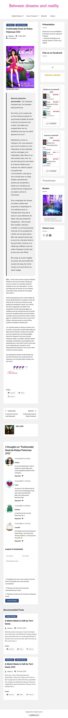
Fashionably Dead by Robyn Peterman (29, 415)
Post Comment (12, 601)
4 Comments (12, 38)
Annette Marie (46, 108)
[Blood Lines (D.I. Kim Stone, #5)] (44, 115)
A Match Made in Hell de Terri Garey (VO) (19, 665)
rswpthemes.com (34, 715)
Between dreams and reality (34, 5)
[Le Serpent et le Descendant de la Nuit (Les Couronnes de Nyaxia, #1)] (44, 144)
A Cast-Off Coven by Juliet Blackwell (11, 415)
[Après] (44, 156)
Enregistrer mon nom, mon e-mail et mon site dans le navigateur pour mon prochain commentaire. (20, 581)
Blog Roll (44, 16)
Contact (52, 16)
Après (48, 152)
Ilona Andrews (47, 165)
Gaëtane (17, 509)
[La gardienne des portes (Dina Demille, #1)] (44, 163)
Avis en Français (31, 16)
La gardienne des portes (51, 161)
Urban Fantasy (21, 25)
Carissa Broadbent (47, 149)
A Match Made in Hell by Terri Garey (19, 622)
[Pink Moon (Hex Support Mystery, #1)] (44, 98)
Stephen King (50, 154)
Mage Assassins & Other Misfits (52, 104)
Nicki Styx (10, 660)
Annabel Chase (51, 98)
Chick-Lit (10, 25)
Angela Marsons (51, 115)
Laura (16, 485)
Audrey (17, 462)
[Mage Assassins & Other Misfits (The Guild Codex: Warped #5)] (44, 105)
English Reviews (17, 16)
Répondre (18, 476)
